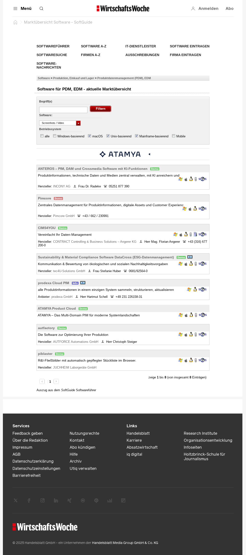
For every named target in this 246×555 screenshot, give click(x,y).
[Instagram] (42, 500)
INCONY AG (62, 186)
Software (44, 78)
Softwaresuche (52, 55)
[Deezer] (110, 500)
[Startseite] (15, 22)
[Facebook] (29, 500)
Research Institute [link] (200, 433)
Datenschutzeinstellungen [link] (36, 468)
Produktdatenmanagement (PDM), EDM (124, 78)
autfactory (46, 328)
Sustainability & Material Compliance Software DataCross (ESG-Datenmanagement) (106, 257)
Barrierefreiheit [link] (26, 475)
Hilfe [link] (74, 454)
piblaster (45, 354)
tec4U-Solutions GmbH (69, 271)
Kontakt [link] (77, 440)
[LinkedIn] (56, 500)
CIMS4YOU (46, 228)
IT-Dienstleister (140, 46)
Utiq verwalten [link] (83, 468)
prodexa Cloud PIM (53, 283)
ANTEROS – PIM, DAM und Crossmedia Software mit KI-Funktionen (93, 169)
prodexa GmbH (62, 297)
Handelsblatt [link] (138, 433)
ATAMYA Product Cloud (57, 308)
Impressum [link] (22, 447)
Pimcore (44, 198)
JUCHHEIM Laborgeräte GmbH (75, 367)
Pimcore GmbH (64, 216)
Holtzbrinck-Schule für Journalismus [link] (204, 457)
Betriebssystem (50, 129)
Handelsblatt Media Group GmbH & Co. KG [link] (125, 543)
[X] (15, 500)
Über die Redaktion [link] (30, 440)
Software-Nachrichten (49, 65)
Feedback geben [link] (27, 433)
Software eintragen (189, 46)
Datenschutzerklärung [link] (33, 461)
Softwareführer (53, 46)
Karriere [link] (134, 440)
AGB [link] (16, 454)
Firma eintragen (185, 55)
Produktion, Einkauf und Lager (73, 78)
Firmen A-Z (90, 55)
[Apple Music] (96, 500)
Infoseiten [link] (193, 447)
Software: (45, 115)
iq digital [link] (134, 454)
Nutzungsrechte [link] (84, 433)
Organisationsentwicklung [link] (208, 440)
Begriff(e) (45, 101)
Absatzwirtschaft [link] (142, 447)
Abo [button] (230, 8)
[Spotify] (83, 500)
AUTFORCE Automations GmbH (76, 342)
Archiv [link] (76, 461)
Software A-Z (93, 46)
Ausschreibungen (142, 55)
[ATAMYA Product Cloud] (120, 154)
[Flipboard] (123, 500)
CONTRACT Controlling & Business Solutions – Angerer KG (95, 241)
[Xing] (69, 500)
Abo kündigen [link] (82, 447)
